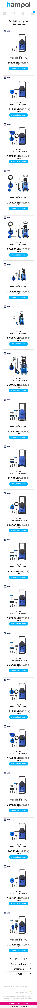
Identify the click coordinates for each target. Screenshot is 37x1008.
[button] (4, 13)
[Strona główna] (18, 4)
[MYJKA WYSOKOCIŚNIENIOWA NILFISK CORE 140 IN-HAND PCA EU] (18, 691)
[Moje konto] (23, 13)
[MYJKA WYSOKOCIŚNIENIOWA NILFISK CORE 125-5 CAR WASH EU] (18, 458)
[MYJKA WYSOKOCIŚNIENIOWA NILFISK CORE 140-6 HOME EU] (18, 831)
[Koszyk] (32, 13)
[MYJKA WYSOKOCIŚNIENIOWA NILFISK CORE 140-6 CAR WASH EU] (18, 784)
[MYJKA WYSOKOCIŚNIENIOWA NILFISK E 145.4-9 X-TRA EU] (18, 229)
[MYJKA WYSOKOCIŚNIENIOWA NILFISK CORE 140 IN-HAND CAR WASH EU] (18, 598)
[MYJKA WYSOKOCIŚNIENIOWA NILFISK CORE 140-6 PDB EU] (18, 136)
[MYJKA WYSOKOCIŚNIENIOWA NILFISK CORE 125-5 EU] (18, 411)
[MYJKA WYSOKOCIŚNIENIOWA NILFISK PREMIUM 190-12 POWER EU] (18, 365)
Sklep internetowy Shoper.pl (18, 1006)
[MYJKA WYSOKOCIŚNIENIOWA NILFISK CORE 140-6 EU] (18, 42)
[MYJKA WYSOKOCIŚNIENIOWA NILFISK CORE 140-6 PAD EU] (18, 878)
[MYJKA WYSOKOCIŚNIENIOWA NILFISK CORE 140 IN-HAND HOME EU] (18, 645)
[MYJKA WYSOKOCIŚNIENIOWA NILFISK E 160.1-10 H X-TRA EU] (18, 318)
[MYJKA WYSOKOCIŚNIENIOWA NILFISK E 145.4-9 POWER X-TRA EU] (18, 182)
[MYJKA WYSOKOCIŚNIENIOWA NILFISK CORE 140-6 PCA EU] (18, 89)
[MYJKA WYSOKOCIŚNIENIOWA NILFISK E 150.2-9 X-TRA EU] (18, 274)
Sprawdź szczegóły (18, 68)
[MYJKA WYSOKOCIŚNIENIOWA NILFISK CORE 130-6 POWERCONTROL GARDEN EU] (18, 505)
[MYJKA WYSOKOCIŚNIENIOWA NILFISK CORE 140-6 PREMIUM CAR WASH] (18, 924)
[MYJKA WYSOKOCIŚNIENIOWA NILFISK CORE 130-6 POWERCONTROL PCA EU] (18, 551)
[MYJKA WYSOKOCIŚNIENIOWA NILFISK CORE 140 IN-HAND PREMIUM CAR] (18, 738)
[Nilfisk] (8, 31)
